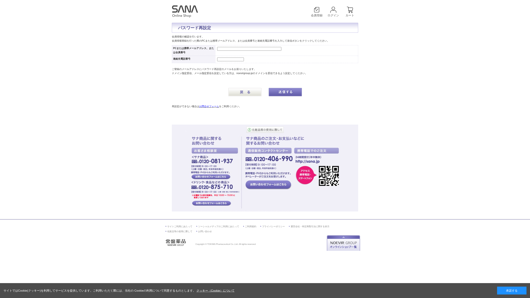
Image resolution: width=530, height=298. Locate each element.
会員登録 (317, 15)
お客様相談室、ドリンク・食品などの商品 (211, 203)
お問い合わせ (205, 231)
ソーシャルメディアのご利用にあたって (218, 226)
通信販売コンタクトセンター (268, 184)
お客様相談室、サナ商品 (211, 176)
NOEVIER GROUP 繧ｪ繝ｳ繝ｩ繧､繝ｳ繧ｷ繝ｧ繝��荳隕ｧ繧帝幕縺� (344, 243)
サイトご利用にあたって (179, 226)
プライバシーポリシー (273, 226)
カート (350, 15)
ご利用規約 (250, 226)
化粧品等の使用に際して (179, 231)
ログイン (333, 15)
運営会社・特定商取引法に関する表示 (310, 226)
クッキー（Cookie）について (215, 290)
